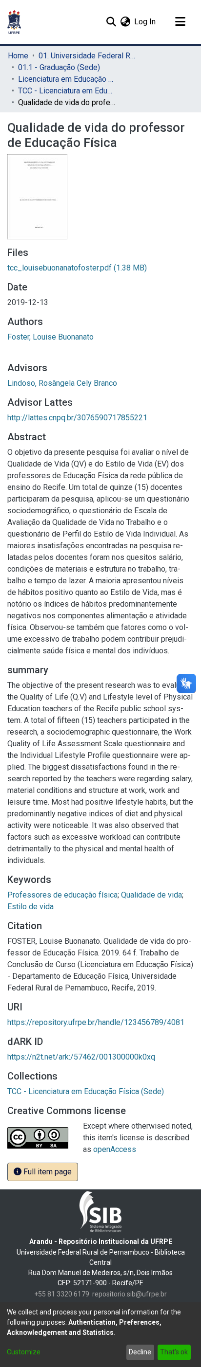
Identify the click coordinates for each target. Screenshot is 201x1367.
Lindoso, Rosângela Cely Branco (62, 383)
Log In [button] (145, 21)
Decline (140, 1352)
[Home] (14, 22)
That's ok (174, 1352)
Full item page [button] (46, 1171)
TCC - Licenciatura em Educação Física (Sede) (67, 90)
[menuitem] (125, 22)
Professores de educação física (62, 894)
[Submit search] (111, 22)
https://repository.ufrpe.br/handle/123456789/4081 (95, 1022)
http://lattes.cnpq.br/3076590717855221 (77, 417)
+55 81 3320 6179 (61, 1294)
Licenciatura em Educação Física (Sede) (67, 79)
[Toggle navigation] (180, 22)
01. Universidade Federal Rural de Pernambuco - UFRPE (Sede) (87, 55)
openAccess (114, 1149)
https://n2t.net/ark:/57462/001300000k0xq (81, 1056)
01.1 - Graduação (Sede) (59, 67)
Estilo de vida (30, 906)
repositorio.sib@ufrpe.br (129, 1294)
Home (18, 55)
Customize (23, 1352)
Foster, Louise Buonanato (50, 337)
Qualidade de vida (151, 894)
